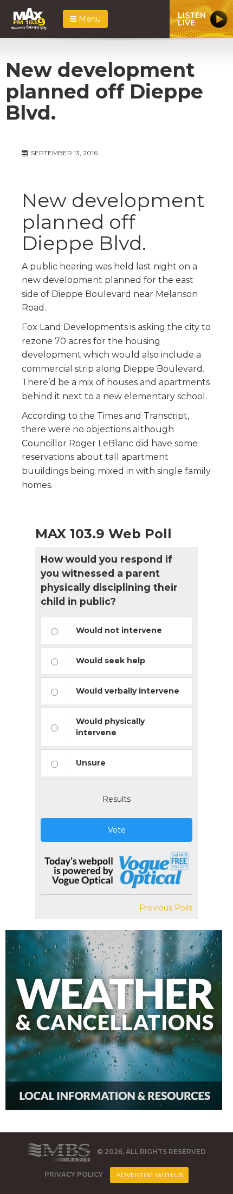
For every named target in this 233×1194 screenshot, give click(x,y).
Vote (117, 830)
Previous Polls (165, 908)
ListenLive (192, 19)
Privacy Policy (73, 1174)
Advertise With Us (149, 1175)
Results (116, 799)
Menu (88, 19)
